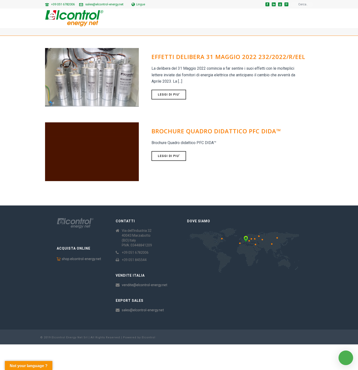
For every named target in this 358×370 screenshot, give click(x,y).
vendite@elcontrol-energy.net (144, 285)
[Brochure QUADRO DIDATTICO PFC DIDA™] (92, 151)
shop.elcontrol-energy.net (81, 259)
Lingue (140, 4)
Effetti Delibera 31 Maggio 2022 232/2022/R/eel (228, 57)
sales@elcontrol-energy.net (104, 4)
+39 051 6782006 (63, 4)
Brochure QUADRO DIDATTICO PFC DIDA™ (216, 131)
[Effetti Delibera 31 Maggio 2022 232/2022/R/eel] (92, 77)
